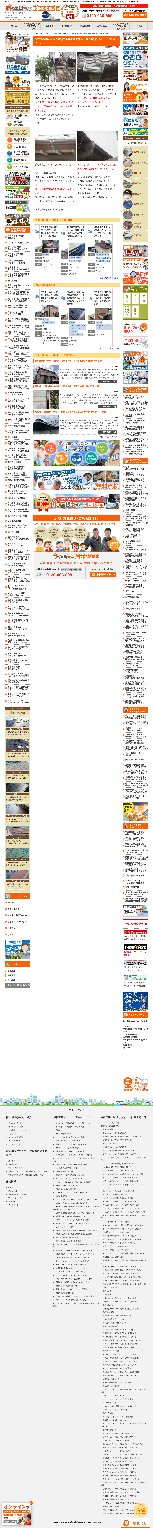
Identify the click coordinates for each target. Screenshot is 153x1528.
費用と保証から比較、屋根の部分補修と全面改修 (136, 493)
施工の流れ (85, 26)
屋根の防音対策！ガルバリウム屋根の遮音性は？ (136, 453)
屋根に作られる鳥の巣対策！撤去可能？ (135, 870)
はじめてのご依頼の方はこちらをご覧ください (73, 1123)
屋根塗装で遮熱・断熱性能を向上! (135, 677)
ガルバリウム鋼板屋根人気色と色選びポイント (135, 428)
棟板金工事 (138, 215)
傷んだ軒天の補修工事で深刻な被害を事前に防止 (18, 306)
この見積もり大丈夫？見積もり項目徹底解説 (134, 742)
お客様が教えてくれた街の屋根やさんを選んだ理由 (27, 1171)
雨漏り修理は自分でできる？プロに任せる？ (18, 262)
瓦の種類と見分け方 (16, 498)
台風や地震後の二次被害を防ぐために (135, 633)
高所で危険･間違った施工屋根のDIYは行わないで (19, 621)
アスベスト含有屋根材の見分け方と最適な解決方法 (122, 1344)
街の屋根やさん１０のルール (19, 1130)
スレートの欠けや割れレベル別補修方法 (134, 530)
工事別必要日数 (132, 597)
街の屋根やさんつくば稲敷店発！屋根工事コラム (26, 1175)
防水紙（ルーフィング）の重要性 (115, 1410)
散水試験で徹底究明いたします (67, 1168)
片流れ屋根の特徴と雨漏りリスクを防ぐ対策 (18, 443)
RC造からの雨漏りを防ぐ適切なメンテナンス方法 (19, 641)
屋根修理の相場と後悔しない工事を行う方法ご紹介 (75, 1213)
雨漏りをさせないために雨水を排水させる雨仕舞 (18, 486)
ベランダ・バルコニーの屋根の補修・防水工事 (73, 1182)
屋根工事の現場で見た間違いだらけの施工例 (134, 658)
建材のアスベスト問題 (17, 516)
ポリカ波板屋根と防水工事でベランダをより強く (136, 851)
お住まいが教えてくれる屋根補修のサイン (135, 499)
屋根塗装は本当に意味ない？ (15, 255)
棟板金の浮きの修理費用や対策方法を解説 (18, 275)
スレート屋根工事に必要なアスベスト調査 (119, 1347)
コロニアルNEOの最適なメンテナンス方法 (135, 580)
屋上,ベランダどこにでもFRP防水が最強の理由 (18, 340)
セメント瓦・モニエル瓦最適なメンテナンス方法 (18, 367)
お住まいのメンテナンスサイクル (115, 1396)
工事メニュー (103, 26)
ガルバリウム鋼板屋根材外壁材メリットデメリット (136, 446)
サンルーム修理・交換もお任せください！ (135, 839)
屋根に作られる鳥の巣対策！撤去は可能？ (71, 1289)
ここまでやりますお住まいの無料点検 (121, 26)
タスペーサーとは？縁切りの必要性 (16, 313)
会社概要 (138, 26)
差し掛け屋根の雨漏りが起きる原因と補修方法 (18, 456)
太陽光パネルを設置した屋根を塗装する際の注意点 (75, 1296)
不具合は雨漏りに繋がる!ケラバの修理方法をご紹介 (122, 1270)
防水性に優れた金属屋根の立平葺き (116, 1440)
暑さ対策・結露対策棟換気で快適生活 (117, 1316)
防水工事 (137, 194)
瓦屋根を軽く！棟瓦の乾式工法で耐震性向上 (119, 1333)
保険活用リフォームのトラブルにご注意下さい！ (121, 1447)
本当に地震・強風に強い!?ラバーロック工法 (119, 1469)
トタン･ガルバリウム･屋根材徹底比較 (17, 587)
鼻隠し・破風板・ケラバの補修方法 (18, 286)
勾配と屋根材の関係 (16, 480)
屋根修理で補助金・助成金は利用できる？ (134, 702)
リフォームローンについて (66, 1227)
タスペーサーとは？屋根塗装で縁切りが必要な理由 (122, 1266)
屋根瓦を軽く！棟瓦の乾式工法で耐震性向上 (134, 640)
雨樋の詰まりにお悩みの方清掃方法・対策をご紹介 (136, 858)
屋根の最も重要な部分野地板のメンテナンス (17, 526)
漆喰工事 (137, 173)
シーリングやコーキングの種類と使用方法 (18, 400)
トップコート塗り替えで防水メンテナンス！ (18, 695)
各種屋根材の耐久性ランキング (114, 1420)
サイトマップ (13, 935)
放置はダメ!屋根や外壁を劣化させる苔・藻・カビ (18, 558)
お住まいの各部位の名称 (18, 243)
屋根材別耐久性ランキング (15, 544)
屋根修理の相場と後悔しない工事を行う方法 (134, 480)
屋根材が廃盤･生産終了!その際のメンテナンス (18, 565)
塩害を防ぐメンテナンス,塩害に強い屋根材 (18, 551)
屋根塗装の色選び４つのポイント (133, 664)
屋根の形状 (12, 437)
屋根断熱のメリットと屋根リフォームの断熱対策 (18, 675)
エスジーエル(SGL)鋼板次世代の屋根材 (18, 601)
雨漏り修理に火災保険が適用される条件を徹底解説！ (123, 1513)
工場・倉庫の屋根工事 (134, 875)
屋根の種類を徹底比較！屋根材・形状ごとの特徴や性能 (124, 1212)
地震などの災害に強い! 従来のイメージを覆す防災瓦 (122, 1340)
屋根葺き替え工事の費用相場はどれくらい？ (135, 486)
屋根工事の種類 (135, 143)
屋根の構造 (12, 281)
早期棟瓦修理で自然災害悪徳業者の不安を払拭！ (18, 380)
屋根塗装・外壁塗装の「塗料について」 (118, 1140)
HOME (36, 33)
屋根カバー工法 (140, 163)
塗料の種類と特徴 (134, 924)
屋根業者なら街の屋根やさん (19, 1194)
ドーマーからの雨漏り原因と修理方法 (17, 655)
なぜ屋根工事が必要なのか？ (135, 468)
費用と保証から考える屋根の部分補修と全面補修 (74, 1234)
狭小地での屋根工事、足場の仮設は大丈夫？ (119, 1167)
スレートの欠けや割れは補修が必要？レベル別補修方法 (124, 1225)
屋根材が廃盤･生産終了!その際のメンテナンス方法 (122, 1277)
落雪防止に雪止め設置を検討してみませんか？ (73, 1268)
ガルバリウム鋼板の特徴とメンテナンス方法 (18, 608)
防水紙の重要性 (14, 521)
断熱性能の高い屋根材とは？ (14, 668)
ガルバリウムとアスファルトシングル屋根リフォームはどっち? (19, 579)
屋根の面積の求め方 (16, 426)
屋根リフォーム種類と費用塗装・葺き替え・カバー (136, 517)
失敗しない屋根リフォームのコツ (134, 474)
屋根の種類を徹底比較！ (131, 511)
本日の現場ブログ (15, 1168)
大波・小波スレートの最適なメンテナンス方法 (18, 387)
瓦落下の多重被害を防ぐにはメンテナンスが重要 (135, 621)
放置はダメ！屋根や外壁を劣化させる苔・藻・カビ (122, 1458)
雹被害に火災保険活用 (111, 1506)
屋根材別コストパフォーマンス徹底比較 (18, 538)
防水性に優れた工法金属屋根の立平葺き (16, 407)
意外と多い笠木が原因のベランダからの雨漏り (18, 300)
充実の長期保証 (14, 1141)
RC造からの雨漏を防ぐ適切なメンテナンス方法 (121, 1361)
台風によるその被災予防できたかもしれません (136, 615)
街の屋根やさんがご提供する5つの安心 (32, 26)
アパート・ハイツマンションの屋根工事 (134, 882)
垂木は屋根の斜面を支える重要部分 (69, 1241)
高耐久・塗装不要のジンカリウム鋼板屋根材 (18, 614)
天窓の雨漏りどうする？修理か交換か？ (18, 661)
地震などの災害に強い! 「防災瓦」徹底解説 (135, 652)
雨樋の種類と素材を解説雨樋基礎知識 (18, 681)
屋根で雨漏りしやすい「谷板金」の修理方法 (17, 492)
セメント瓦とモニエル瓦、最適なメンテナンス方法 (122, 1239)
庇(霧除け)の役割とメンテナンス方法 (16, 393)
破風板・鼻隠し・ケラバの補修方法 (116, 1250)
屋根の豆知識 (13, 532)
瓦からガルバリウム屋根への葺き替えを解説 (135, 409)
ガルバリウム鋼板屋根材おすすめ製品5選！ (135, 434)
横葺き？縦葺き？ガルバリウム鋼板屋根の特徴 (136, 440)
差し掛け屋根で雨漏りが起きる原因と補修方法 (120, 1475)
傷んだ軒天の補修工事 (111, 1386)
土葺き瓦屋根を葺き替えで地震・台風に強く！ (18, 373)
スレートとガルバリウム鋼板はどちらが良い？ (135, 397)
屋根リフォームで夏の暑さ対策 (67, 1186)
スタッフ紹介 (13, 909)
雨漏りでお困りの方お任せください (69, 1141)
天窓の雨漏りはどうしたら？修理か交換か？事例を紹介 (124, 1253)
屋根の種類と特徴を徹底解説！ (16, 237)
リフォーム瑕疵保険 (15, 1137)
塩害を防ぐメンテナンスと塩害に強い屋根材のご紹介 (123, 1454)
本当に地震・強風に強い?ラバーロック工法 (19, 420)
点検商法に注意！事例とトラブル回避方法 (71, 1151)
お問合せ (11, 928)
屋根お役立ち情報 (133, 608)
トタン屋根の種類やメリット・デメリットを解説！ (122, 1229)
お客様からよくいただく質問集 (114, 1147)
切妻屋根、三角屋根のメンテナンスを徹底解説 (18, 450)
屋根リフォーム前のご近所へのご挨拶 (133, 729)
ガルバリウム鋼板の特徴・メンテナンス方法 (119, 1354)
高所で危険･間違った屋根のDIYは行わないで (120, 1365)
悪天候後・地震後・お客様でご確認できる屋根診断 (122, 1136)
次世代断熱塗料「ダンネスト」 (132, 671)
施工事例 (49, 26)
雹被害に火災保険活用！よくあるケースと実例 (135, 696)
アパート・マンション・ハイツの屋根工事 (71, 1192)
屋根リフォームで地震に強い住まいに (70, 1175)
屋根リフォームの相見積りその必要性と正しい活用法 (136, 723)
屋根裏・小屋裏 (14, 462)
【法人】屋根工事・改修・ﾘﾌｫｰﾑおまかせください (136, 893)
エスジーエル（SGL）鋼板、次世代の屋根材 (119, 1437)
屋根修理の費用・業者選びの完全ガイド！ (18, 248)
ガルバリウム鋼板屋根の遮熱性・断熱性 (135, 421)
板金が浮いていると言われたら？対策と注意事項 (136, 772)
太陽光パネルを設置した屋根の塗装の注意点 (135, 555)
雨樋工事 (137, 183)
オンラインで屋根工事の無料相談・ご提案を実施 (135, 717)
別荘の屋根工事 (132, 887)
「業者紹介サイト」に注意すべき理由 (134, 797)
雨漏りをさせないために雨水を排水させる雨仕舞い (122, 1479)
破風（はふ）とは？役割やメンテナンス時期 (18, 701)
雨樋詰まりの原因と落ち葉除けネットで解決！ (136, 864)
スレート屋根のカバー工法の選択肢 (136, 524)
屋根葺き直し (139, 204)
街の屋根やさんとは (15, 1123)
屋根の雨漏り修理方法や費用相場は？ (18, 634)
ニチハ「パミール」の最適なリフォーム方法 (119, 1154)
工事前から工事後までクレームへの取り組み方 (135, 735)
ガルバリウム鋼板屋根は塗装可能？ (135, 415)
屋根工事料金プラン (63, 1134)
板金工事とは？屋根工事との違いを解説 (18, 268)
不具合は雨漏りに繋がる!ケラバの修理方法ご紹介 (18, 293)
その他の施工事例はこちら (110, 278)
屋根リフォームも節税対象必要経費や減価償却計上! (136, 900)
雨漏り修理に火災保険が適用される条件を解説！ (135, 689)
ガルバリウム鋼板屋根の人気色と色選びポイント (121, 1201)
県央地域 (11, 975)
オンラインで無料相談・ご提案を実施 (70, 1127)
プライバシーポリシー (17, 922)
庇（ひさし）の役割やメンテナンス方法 (18, 648)
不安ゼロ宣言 (13, 1134)
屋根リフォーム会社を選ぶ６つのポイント (136, 603)
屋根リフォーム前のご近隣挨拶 (67, 1148)
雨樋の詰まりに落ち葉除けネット (68, 1286)
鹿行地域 (11, 980)
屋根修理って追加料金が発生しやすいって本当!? (135, 778)
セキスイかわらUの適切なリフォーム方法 (118, 1150)
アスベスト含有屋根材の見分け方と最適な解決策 (18, 510)
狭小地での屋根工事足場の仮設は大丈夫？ (134, 586)
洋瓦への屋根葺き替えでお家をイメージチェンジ (18, 571)
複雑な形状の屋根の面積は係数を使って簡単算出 (121, 1309)
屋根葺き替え (139, 152)
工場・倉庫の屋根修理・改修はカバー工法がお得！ (136, 845)
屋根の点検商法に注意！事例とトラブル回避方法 (135, 766)
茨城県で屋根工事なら (17, 915)
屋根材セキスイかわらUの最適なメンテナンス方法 (136, 573)
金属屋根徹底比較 (109, 1430)
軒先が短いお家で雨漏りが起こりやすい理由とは (18, 504)
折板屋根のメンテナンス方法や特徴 (116, 1232)
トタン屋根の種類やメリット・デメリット (134, 542)
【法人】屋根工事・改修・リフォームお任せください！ (76, 1200)
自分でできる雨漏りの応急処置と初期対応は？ (135, 683)
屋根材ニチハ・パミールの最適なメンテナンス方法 (136, 567)
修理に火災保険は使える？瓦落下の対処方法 (136, 627)
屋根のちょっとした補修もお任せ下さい (71, 1144)
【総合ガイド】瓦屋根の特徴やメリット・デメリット (123, 1208)
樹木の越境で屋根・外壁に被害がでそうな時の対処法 (136, 784)
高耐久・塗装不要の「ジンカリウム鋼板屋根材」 (121, 1358)
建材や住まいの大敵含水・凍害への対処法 (17, 474)
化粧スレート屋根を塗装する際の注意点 (133, 561)
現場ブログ (45, 33)
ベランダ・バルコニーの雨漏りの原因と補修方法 (18, 353)
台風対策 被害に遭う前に (65, 1171)
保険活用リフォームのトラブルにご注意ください (136, 791)
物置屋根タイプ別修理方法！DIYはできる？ (134, 833)
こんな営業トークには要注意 (134, 754)
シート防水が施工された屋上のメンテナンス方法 (18, 326)
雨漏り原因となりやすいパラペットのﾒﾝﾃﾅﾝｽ (18, 333)
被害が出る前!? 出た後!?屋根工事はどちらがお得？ (136, 748)
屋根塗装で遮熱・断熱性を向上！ (115, 1323)
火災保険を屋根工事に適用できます (69, 1178)
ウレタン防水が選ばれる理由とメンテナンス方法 (18, 320)
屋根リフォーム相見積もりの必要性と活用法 (72, 1220)
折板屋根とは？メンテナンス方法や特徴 (135, 549)
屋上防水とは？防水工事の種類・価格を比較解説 (18, 347)
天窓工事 (137, 235)
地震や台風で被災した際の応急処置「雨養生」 (18, 413)
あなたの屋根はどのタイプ (113, 1129)
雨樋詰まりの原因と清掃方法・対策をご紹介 (72, 1282)
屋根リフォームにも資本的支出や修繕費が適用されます (76, 1230)
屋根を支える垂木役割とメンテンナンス (17, 628)
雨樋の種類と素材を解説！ (66, 1293)
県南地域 (11, 971)
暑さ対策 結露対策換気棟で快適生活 (16, 468)
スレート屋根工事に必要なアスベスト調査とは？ (18, 688)
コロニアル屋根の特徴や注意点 (133, 536)
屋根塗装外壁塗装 (137, 225)
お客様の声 (67, 26)
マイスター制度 (14, 1144)
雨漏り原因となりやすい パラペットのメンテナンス (75, 1254)
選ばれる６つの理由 (15, 1127)
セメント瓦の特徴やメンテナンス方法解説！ (18, 360)
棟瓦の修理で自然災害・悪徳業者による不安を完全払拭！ (124, 1284)
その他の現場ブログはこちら (109, 437)
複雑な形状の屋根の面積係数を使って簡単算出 (18, 432)
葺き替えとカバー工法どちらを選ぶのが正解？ (135, 505)
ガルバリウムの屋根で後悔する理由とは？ (17, 594)
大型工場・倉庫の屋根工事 (66, 1189)
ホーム (14, 26)
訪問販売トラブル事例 (134, 760)
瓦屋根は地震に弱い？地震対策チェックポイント (136, 646)
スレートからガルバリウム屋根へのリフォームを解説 (136, 403)
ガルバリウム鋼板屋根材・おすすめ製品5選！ (120, 1178)
